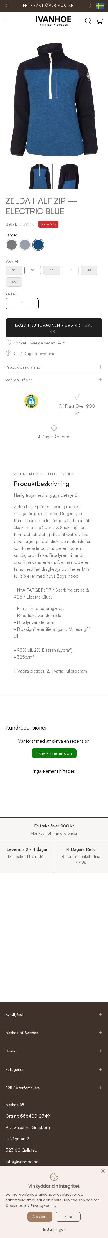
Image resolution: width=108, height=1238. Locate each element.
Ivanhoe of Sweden (22, 1033)
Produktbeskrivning (23, 366)
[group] (48, 5)
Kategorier (15, 1069)
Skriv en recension (54, 753)
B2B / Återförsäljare (23, 1088)
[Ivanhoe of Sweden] (54, 21)
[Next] (90, 5)
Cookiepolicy (17, 1205)
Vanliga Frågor (19, 379)
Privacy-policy (43, 1205)
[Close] (103, 1171)
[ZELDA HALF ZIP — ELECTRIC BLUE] (40, 176)
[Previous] (6, 5)
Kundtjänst (15, 1014)
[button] (87, 21)
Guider (11, 1051)
